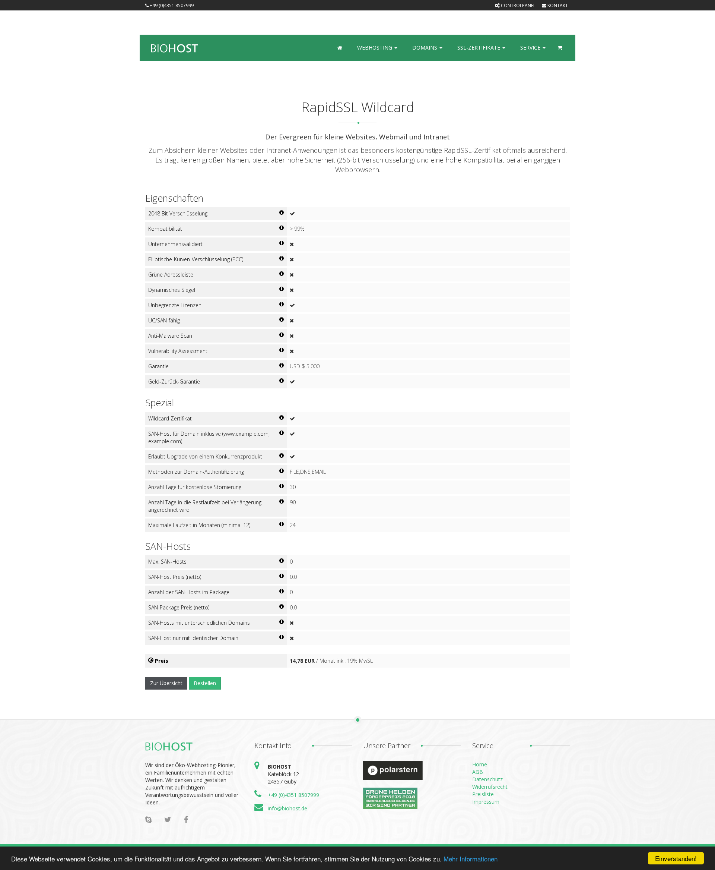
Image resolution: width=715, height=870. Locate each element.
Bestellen (205, 683)
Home (479, 764)
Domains (425, 47)
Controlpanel (518, 5)
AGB (477, 771)
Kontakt (557, 5)
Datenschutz (487, 779)
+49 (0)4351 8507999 (293, 794)
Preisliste (483, 794)
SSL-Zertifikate (479, 47)
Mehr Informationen (471, 858)
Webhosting (375, 47)
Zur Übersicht (166, 683)
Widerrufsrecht (490, 786)
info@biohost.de (287, 808)
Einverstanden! (676, 858)
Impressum (485, 801)
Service (531, 47)
